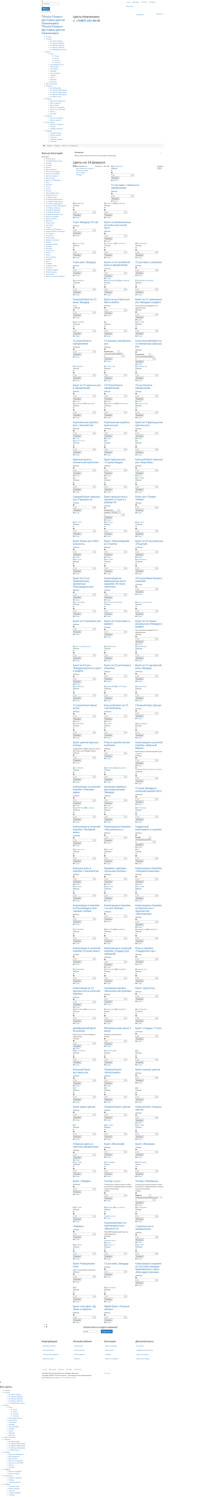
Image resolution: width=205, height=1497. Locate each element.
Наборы (53, 126)
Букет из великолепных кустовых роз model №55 (117, 225)
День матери (54, 105)
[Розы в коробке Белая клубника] (108, 723)
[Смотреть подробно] (112, 170)
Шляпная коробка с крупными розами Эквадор (115, 789)
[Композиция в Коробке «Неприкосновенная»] (137, 849)
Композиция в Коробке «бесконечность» (117, 828)
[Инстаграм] (46, 1327)
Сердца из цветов (56, 128)
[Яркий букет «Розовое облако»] (109, 1287)
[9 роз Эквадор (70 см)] (78, 203)
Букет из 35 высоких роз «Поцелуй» (149, 542)
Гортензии (49, 225)
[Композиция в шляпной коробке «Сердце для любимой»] (114, 929)
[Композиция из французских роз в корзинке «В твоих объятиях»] (108, 559)
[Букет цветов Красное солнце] (78, 723)
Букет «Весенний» (114, 1143)
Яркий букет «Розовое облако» (117, 1308)
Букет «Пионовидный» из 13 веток (117, 542)
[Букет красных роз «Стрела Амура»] (106, 440)
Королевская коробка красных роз (116, 423)
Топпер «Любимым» (146, 1180)
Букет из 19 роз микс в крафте (117, 622)
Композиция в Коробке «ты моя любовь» (117, 907)
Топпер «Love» (112, 1180)
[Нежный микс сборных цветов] (137, 1088)
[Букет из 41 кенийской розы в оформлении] (115, 243)
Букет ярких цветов (84, 1106)
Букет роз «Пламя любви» (145, 498)
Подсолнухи (50, 223)
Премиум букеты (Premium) (55, 231)
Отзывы (152, 2)
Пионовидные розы (57, 64)
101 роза (57, 62)
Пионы (48, 253)
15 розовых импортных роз (117, 342)
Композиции (50, 122)
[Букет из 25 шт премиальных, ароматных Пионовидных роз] (77, 559)
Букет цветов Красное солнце (85, 744)
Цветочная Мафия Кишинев (68, 1377)
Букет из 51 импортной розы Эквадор (148, 666)
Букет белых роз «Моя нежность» (85, 542)
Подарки (49, 131)
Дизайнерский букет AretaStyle (84, 1029)
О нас (128, 2)
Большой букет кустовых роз (81, 1071)
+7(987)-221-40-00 (88, 20)
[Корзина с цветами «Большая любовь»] (108, 849)
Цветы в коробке (51, 84)
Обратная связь (48, 1359)
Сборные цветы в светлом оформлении (85, 1145)
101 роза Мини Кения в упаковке (148, 579)
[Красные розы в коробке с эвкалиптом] (79, 849)
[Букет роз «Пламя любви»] (139, 478)
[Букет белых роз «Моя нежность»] (77, 522)
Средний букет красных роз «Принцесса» (86, 498)
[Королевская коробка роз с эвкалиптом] (84, 403)
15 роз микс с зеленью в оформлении (125, 186)
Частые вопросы (48, 1350)
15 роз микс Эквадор (116, 1263)
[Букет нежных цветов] (137, 1051)
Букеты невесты (55, 120)
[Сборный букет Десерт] (141, 686)
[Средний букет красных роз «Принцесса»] (74, 478)
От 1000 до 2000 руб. (53, 208)
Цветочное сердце (142, 1359)
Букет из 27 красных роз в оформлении (87, 386)
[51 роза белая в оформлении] (78, 322)
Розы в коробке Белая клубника (117, 744)
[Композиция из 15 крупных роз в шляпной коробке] (78, 969)
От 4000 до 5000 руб (57, 47)
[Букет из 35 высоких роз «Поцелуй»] (139, 522)
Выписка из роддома (57, 107)
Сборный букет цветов (117, 1106)
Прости (52, 111)
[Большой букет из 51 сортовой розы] (115, 686)
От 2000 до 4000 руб (57, 45)
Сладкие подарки (56, 139)
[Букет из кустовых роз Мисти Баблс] (117, 280)
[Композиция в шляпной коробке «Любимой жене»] (83, 808)
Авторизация (78, 1346)
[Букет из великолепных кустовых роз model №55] (114, 203)
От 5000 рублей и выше (58, 49)
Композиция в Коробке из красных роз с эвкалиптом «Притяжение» (148, 909)
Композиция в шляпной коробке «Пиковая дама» (86, 789)
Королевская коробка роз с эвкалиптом (85, 423)
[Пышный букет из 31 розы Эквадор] (78, 280)
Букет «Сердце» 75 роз (148, 1028)
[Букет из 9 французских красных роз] (141, 403)
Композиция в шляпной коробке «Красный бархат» (149, 745)
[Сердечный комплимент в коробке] (140, 808)
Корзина (77, 1359)
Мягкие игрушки (55, 135)
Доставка (136, 2)
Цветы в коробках (111, 1346)
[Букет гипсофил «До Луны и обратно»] (74, 1287)
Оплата (144, 2)
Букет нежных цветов (147, 1069)
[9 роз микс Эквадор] (78, 243)
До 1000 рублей (55, 88)
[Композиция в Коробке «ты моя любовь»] (108, 886)
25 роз (56, 58)
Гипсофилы (54, 69)
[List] (75, 166)
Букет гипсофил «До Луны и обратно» (84, 1308)
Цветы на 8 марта (52, 176)
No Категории (50, 159)
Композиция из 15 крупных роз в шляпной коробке (86, 990)
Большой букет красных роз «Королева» (149, 461)
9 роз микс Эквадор (84, 262)
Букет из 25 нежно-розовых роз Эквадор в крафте (148, 623)
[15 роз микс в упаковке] (141, 243)
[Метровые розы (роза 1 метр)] (115, 1009)
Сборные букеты (51, 195)
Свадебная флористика (54, 214)
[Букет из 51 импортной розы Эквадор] (141, 646)
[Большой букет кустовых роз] (79, 1051)
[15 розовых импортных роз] (105, 322)
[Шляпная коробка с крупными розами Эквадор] (115, 768)
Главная (49, 37)
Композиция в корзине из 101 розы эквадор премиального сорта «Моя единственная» (148, 1267)
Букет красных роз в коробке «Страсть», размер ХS (115, 499)
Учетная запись (79, 1350)
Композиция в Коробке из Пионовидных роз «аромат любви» (86, 908)
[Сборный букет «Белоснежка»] (110, 1051)
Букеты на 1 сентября (57, 109)
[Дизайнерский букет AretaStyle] (84, 1009)
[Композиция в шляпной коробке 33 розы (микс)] (78, 929)
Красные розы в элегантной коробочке (86, 461)
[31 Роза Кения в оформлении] (109, 366)
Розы (52, 54)
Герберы (53, 75)
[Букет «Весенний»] (108, 1125)
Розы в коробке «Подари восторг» (145, 949)
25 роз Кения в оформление (143, 386)
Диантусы (53, 82)
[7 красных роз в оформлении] (141, 1207)
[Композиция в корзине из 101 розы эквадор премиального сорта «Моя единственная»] (139, 1245)
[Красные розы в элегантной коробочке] (79, 440)
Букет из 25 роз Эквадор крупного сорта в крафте (87, 668)
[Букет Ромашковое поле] (77, 1245)
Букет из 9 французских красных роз (149, 423)
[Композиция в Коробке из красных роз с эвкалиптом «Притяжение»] (139, 886)
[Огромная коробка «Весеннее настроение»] (115, 969)
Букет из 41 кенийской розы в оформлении (117, 263)
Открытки (53, 137)
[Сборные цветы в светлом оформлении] (74, 1125)
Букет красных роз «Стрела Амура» (114, 461)
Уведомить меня (110, 1216)
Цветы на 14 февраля (57, 101)
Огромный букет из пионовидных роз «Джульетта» (115, 1225)
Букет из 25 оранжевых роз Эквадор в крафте (148, 301)
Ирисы (48, 261)
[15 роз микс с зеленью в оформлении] (116, 166)
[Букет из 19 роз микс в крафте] (113, 602)
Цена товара (80, 172)
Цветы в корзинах (142, 1354)
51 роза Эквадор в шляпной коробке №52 (148, 789)
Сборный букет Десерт (148, 705)
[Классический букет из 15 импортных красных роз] (139, 322)
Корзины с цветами (56, 124)
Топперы (53, 141)
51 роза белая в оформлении (82, 342)
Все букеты (140, 1346)
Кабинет (141, 14)
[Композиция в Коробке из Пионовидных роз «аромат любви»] (77, 886)
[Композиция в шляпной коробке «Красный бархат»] (141, 723)
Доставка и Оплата (49, 1346)
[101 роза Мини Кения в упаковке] (141, 559)
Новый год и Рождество (54, 229)
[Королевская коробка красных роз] (116, 403)
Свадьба (49, 116)
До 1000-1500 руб (56, 41)
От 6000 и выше (55, 96)
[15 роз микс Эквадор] (109, 1245)
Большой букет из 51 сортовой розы (116, 706)
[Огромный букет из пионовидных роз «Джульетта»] (114, 1207)
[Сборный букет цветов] (106, 1088)
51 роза (57, 60)
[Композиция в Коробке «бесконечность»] (108, 808)
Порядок (79, 175)
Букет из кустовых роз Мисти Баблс (117, 301)
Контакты (129, 6)
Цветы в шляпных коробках (55, 276)
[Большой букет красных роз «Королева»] (136, 440)
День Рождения (55, 103)
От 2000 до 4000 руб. (53, 210)
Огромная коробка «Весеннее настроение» (118, 989)
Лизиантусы (50, 250)
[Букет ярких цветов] (74, 1088)
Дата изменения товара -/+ (85, 168)
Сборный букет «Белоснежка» (113, 1071)
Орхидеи (53, 71)
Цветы (48, 52)
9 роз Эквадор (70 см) (85, 222)
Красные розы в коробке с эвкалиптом (86, 869)
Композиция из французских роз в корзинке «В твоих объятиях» (115, 582)
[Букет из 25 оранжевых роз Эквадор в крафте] (144, 280)
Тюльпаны (49, 236)
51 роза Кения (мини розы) (85, 706)
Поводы (48, 99)
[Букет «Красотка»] (140, 969)
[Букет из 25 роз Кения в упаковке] (110, 646)
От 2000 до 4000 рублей (58, 92)
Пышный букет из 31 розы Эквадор (85, 301)
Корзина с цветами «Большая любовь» (115, 869)
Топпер (48, 227)
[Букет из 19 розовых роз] (78, 602)
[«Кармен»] (77, 1207)
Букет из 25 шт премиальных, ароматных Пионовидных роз (83, 582)
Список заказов (79, 1354)
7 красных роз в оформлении (144, 1227)
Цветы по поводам (111, 1359)
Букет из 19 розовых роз (87, 620)
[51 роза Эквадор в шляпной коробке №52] (149, 768)
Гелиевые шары (55, 133)
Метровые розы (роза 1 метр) (117, 1029)
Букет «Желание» (145, 1143)
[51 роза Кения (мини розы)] (78, 686)
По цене (49, 39)
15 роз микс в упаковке (148, 262)
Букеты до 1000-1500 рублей (56, 206)
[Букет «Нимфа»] (77, 1162)
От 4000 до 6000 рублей (58, 94)
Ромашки (53, 79)
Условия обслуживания (51, 1354)
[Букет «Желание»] (139, 1125)
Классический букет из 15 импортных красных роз (148, 343)
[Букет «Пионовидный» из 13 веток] (108, 522)
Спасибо (53, 114)
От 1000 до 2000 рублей (58, 90)
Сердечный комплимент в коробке (148, 828)
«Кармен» (78, 1226)
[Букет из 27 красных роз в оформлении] (78, 366)
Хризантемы (54, 67)
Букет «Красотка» (145, 987)
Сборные (49, 86)
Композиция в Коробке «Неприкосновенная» (148, 869)
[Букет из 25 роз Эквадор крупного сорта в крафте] (82, 646)
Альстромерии (55, 73)
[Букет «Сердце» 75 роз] (141, 1009)
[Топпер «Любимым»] (140, 1162)
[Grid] (73, 166)
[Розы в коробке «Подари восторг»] (146, 929)
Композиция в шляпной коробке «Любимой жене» (86, 829)
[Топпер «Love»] (109, 1162)
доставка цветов (74, 1375)
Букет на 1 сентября (53, 174)
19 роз (56, 56)
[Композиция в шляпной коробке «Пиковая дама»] (78, 768)
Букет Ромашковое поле (84, 1265)
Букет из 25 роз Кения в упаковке (117, 666)
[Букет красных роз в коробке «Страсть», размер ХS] (106, 478)
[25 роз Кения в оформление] (141, 366)
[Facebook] (46, 1324)
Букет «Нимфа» (82, 1180)
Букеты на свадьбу (56, 118)
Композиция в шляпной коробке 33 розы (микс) (86, 949)
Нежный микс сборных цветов (148, 1108)
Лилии (52, 77)
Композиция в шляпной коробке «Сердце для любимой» (117, 950)
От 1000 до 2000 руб (57, 43)
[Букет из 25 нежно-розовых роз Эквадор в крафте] (143, 602)
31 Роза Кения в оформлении (113, 386)
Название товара (82, 170)
